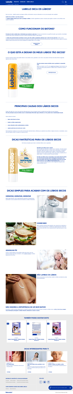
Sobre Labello (30, 1)
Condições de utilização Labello (22, 382)
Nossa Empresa (13, 388)
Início (66, 4)
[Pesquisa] (62, 2)
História (7, 388)
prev (6, 362)
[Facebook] (40, 382)
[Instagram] (48, 382)
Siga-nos (41, 378)
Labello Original (27, 253)
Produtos (16, 1)
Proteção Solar (52, 72)
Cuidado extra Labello (36, 44)
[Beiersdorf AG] (9, 392)
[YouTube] (44, 382)
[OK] (65, 2)
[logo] (9, 2)
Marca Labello (13, 380)
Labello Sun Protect (55, 66)
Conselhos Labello (10, 4)
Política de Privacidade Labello (22, 380)
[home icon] (6, 4)
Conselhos (22, 1)
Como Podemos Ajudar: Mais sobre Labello (16, 386)
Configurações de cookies (10, 382)
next (67, 362)
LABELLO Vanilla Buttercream (53, 160)
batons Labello (10, 18)
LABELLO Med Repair (58, 309)
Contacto (7, 380)
